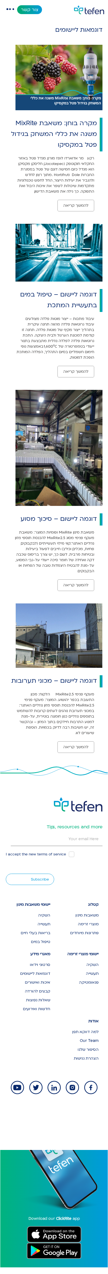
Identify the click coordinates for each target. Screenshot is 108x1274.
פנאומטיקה (89, 982)
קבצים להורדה (37, 991)
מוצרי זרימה (88, 924)
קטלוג (93, 904)
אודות (93, 1021)
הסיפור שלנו (88, 1049)
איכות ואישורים (37, 982)
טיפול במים (40, 941)
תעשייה (44, 924)
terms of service (51, 854)
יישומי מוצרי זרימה (83, 954)
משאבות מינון (87, 915)
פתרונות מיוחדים (84, 933)
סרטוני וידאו (40, 964)
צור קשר (29, 10)
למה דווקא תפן (85, 1031)
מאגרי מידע (40, 954)
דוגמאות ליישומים (35, 973)
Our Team (89, 1040)
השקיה (44, 915)
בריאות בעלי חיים (35, 933)
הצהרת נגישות (86, 1058)
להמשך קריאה (75, 205)
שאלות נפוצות (38, 1000)
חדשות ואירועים (36, 1009)
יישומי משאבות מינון (33, 904)
